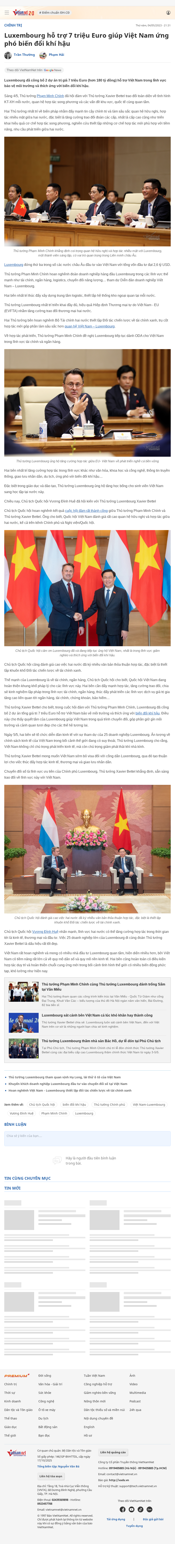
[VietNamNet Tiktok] (140, 1511)
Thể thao (10, 1418)
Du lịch (43, 1418)
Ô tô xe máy (46, 1410)
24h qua (135, 1410)
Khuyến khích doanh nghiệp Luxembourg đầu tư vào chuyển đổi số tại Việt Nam (68, 1084)
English (89, 1427)
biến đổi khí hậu (148, 713)
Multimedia (138, 1393)
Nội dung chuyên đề (98, 1418)
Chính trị (13, 25)
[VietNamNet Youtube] (131, 1511)
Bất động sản (47, 1427)
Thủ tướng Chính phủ (109, 1104)
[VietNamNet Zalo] (149, 1511)
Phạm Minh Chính (50, 96)
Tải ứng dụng (116, 1519)
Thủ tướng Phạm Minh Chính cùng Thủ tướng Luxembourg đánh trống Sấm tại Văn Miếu (103, 986)
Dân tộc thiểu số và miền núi (104, 1410)
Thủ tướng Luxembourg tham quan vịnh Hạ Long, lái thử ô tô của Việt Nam (65, 1077)
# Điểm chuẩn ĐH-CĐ (54, 12)
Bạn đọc (44, 1435)
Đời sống (44, 1376)
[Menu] (6, 12)
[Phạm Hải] (43, 55)
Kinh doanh (12, 1401)
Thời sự (9, 1393)
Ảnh (132, 1376)
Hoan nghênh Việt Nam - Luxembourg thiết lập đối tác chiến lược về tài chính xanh (70, 1090)
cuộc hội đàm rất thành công (86, 511)
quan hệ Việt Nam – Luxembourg (90, 326)
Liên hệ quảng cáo (113, 1452)
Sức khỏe (44, 1393)
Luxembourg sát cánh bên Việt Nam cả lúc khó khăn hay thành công (97, 1015)
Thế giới (10, 1435)
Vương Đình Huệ (45, 932)
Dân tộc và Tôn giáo (18, 1410)
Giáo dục (10, 1427)
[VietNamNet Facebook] (122, 1511)
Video (133, 1384)
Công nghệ (46, 1401)
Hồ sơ (88, 1435)
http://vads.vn (119, 1480)
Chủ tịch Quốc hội (42, 1104)
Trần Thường (24, 54)
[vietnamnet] (23, 14)
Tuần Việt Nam (94, 1376)
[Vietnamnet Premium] (17, 1377)
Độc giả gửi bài (153, 1519)
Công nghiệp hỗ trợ (98, 1384)
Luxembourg (13, 265)
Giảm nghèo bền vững (100, 1393)
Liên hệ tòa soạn (50, 1476)
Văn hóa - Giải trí (50, 1384)
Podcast (135, 1401)
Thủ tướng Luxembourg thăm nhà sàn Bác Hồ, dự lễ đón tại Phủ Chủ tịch (101, 1041)
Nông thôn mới (95, 1401)
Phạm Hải (56, 54)
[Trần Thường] (8, 55)
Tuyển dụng (134, 1526)
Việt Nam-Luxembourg (149, 1104)
